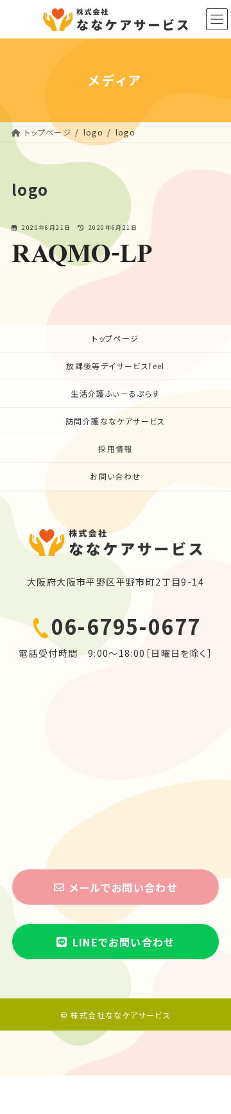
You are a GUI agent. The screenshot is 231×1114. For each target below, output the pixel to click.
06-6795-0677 (126, 626)
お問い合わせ (115, 476)
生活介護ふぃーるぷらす (115, 393)
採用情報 (115, 448)
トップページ (115, 338)
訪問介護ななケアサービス (115, 420)
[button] (115, 887)
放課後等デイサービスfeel (115, 365)
